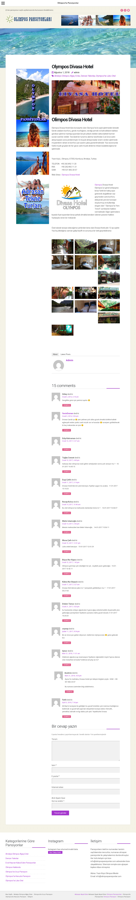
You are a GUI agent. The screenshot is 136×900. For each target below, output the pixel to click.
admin (69, 360)
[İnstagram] (125, 10)
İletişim (30, 897)
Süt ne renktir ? (58, 801)
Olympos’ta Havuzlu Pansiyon (16, 897)
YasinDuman (67, 413)
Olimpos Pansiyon (109, 897)
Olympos (99, 185)
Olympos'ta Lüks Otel (106, 76)
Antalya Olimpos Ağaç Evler (67, 76)
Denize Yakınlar (88, 76)
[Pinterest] (128, 10)
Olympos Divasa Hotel (71, 175)
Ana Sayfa (9, 894)
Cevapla (67, 405)
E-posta (56, 776)
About (55, 354)
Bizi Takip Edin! (55, 852)
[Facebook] (121, 10)
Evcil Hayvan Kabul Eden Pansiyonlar (21, 863)
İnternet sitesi (57, 787)
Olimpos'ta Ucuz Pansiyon (16, 872)
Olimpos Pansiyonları (114, 894)
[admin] (58, 365)
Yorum (54, 739)
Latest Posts (66, 354)
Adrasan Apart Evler (81, 894)
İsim (54, 765)
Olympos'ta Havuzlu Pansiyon (18, 876)
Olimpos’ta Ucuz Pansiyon (43, 894)
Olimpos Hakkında (13, 867)
